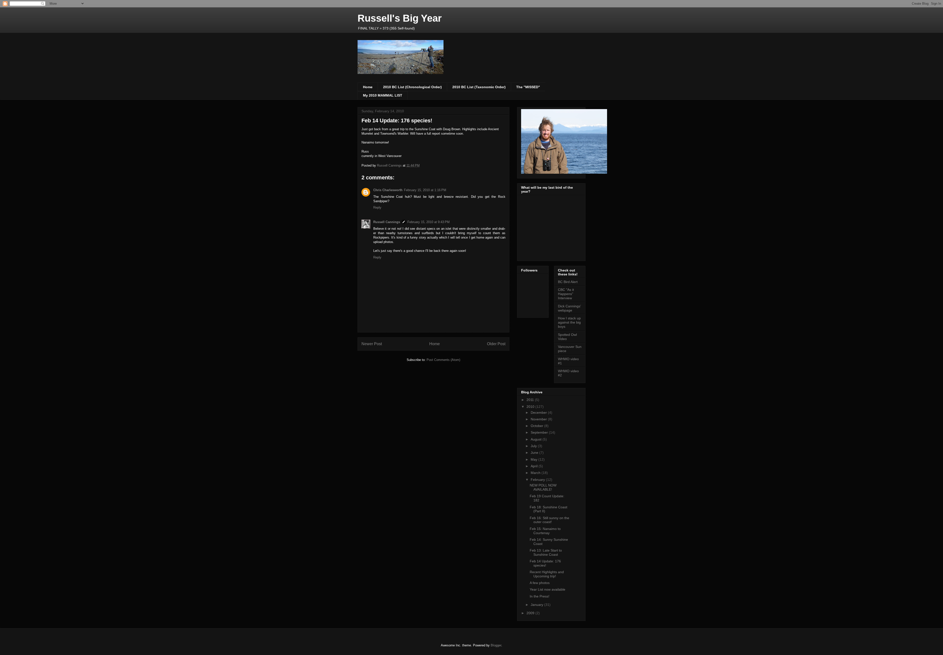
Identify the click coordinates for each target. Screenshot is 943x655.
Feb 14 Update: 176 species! (545, 563)
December (539, 412)
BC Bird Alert (568, 282)
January (537, 605)
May (534, 459)
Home (368, 87)
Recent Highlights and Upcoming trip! (547, 574)
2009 (531, 613)
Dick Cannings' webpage (569, 308)
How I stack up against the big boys (569, 322)
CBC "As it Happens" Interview (566, 294)
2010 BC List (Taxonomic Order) (479, 87)
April (535, 466)
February (538, 480)
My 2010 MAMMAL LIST (382, 95)
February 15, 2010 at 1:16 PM (425, 190)
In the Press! (539, 596)
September (540, 432)
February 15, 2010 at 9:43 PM (428, 222)
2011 (531, 400)
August (536, 439)
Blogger (496, 645)
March (536, 473)
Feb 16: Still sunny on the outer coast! (549, 520)
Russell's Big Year (400, 18)
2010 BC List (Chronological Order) (412, 87)
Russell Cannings (386, 222)
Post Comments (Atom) (443, 360)
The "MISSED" (528, 87)
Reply (377, 207)
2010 (531, 407)
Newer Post (371, 344)
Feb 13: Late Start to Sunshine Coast (546, 552)
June (535, 453)
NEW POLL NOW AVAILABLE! (543, 487)
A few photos (540, 583)
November (539, 419)
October (537, 426)
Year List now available (547, 589)
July (534, 446)
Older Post (496, 344)
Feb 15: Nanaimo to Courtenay (545, 531)
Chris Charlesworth (387, 190)
